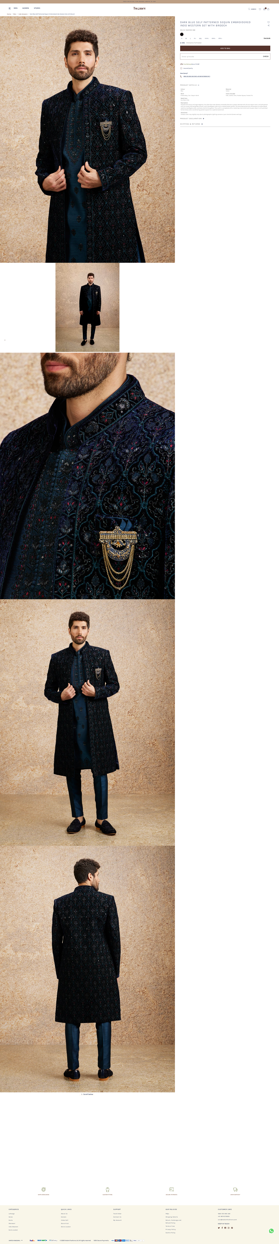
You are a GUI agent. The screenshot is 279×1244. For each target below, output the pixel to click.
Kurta (11, 1220)
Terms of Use (170, 1226)
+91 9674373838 (223, 1216)
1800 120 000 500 (224, 1213)
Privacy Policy (171, 1229)
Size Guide (267, 38)
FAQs (167, 1213)
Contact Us (117, 1217)
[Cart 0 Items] (268, 10)
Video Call (64, 1220)
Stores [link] (37, 8)
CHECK (266, 56)
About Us (64, 1213)
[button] (16, 8)
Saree (11, 1217)
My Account (117, 1220)
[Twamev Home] (139, 8)
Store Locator (66, 1226)
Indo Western (23, 14)
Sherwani (12, 1223)
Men (14, 14)
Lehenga (12, 1213)
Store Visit (65, 1223)
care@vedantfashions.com (227, 1219)
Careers (63, 1217)
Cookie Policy (170, 1232)
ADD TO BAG (225, 48)
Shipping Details (172, 1217)
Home (9, 14)
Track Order (117, 1213)
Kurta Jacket (13, 1230)
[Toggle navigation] (10, 8)
